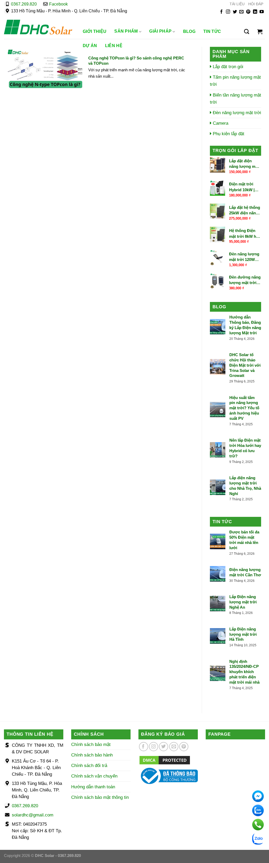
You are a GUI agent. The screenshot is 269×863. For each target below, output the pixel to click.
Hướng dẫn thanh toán (93, 786)
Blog (189, 31)
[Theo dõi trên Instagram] (228, 12)
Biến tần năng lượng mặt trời (235, 99)
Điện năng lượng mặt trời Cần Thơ (245, 572)
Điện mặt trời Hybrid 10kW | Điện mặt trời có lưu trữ (244, 187)
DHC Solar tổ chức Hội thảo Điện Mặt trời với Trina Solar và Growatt (245, 365)
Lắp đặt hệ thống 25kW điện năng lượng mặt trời (244, 210)
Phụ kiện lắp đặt (227, 133)
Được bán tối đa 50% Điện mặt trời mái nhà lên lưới (244, 540)
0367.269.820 (24, 4)
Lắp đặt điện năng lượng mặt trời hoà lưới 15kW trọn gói (244, 164)
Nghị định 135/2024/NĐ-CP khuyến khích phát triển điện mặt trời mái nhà (244, 672)
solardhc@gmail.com (32, 814)
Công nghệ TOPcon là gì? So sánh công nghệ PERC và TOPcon (136, 60)
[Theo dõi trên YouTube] (262, 12)
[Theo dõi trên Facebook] (221, 12)
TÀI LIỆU (237, 4)
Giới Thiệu (94, 31)
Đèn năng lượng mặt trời (236, 112)
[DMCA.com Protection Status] (164, 759)
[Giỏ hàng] (260, 31)
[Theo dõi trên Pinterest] (248, 12)
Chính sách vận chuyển (94, 776)
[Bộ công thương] (168, 775)
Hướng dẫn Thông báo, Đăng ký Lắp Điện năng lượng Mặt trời (245, 325)
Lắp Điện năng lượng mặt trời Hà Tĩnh (243, 634)
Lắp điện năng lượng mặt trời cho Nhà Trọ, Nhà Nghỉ (245, 486)
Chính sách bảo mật (91, 744)
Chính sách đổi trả (89, 765)
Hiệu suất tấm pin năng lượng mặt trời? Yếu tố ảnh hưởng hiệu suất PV (244, 408)
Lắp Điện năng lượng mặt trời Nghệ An (243, 601)
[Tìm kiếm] (246, 31)
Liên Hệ (113, 45)
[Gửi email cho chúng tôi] (241, 12)
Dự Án (90, 45)
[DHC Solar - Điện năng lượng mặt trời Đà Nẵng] (38, 27)
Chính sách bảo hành (92, 755)
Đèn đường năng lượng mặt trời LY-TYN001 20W (245, 280)
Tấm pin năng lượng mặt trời (235, 81)
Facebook (58, 4)
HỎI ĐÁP (255, 4)
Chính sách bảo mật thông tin (100, 797)
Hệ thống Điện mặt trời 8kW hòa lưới (245, 233)
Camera (219, 123)
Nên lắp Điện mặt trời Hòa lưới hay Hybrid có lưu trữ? (245, 448)
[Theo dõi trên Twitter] (235, 12)
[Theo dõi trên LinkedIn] (255, 12)
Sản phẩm (126, 31)
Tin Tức (212, 31)
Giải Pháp (160, 31)
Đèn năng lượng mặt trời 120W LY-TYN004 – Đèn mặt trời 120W (245, 257)
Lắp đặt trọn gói (227, 66)
